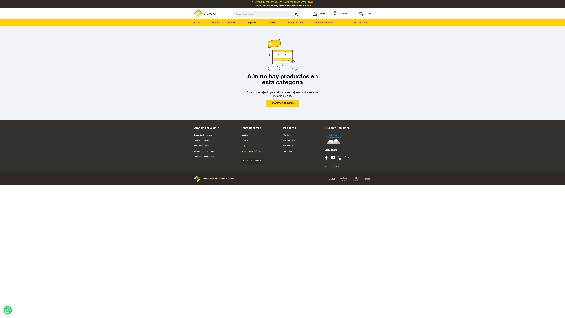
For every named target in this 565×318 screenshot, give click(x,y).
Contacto (244, 140)
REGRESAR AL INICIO (282, 104)
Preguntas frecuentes (203, 135)
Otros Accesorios (324, 22)
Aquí (309, 6)
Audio (273, 22)
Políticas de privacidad (204, 151)
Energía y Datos (295, 22)
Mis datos (287, 135)
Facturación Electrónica (251, 151)
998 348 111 (365, 22)
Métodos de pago (201, 146)
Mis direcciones (289, 140)
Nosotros (244, 135)
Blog (243, 146)
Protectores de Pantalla (224, 22)
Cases (197, 22)
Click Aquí (256, 2)
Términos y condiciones (204, 157)
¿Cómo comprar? (201, 140)
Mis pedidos (288, 146)
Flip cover (253, 22)
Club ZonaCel (289, 151)
